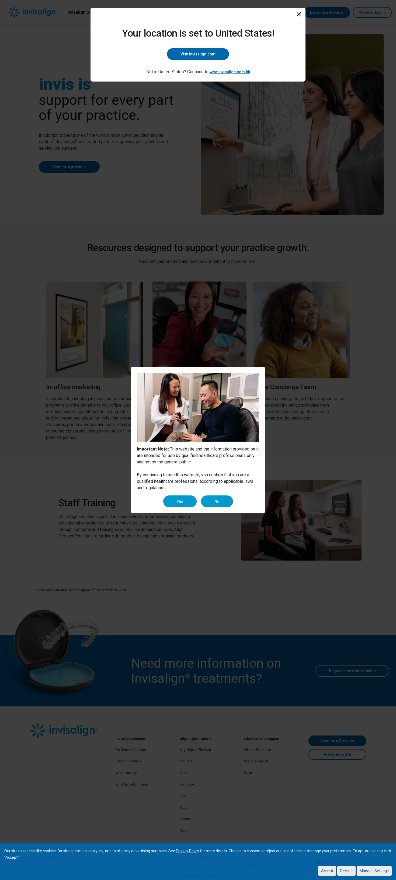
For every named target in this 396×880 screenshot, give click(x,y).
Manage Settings (374, 871)
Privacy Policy (187, 851)
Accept (327, 871)
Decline (346, 871)
